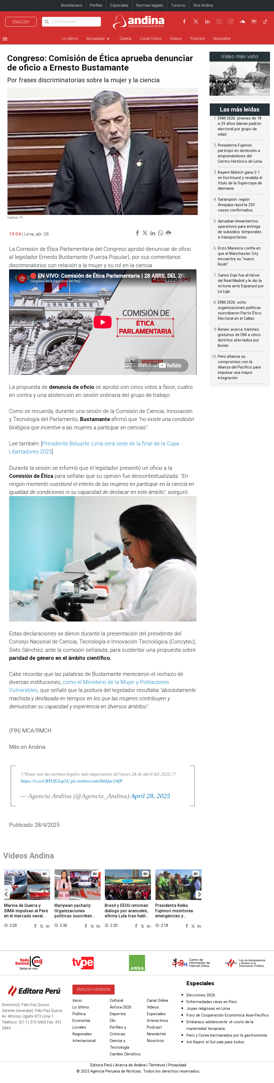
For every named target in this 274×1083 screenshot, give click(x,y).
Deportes (118, 1014)
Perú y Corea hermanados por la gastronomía (227, 1035)
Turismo (178, 5)
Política (79, 1014)
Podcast (197, 38)
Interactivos (157, 1020)
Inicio (77, 1000)
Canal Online (150, 38)
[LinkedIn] (207, 21)
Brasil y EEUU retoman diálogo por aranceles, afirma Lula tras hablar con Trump (127, 913)
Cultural (116, 1000)
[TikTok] (265, 21)
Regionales (82, 1034)
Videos (176, 38)
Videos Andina (28, 855)
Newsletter (222, 38)
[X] (196, 21)
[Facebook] (184, 21)
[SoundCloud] (242, 21)
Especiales (119, 5)
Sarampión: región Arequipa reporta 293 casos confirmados (236, 205)
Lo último (70, 38)
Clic (113, 1020)
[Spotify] (254, 21)
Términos (157, 1065)
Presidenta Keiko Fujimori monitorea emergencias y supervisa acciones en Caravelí (177, 916)
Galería (125, 38)
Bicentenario (71, 5)
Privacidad (177, 1065)
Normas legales (149, 5)
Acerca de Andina (130, 1065)
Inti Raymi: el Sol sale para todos (215, 1042)
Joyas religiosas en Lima (208, 1008)
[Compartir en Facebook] (36, 925)
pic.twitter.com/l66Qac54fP (96, 781)
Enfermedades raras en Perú (212, 1002)
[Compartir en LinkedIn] (47, 925)
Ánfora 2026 (120, 1007)
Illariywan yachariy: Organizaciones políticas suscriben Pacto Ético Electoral (75, 913)
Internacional (84, 1041)
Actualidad (98, 39)
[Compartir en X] (42, 925)
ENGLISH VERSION (94, 989)
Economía (81, 1020)
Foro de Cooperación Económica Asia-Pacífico (228, 1015)
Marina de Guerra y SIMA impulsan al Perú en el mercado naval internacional (26, 913)
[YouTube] (219, 21)
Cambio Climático (125, 1054)
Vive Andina (203, 5)
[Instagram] (230, 21)
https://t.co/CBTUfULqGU (45, 781)
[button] (6, 895)
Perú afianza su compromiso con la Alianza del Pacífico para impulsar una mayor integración (239, 367)
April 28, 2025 (150, 795)
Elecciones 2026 (201, 995)
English (21, 22)
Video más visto (239, 56)
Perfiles (96, 5)
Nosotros (155, 1041)
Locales (79, 1027)
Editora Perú (101, 1065)
